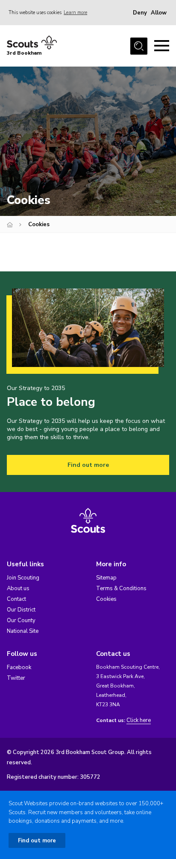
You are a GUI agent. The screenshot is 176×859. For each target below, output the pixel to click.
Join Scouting (23, 578)
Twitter (16, 678)
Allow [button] (159, 13)
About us (18, 588)
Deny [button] (140, 13)
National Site (22, 631)
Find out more (88, 465)
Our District (21, 610)
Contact (16, 599)
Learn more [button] (75, 12)
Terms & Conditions (121, 588)
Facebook (19, 667)
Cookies (106, 599)
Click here (138, 720)
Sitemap (106, 578)
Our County (21, 620)
